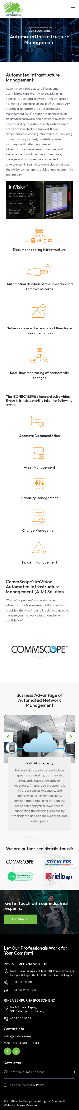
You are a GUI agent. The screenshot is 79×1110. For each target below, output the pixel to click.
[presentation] (8, 737)
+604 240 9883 (20, 1018)
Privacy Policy (35, 1085)
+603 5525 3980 (21, 982)
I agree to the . (26, 1085)
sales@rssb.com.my (17, 1036)
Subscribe (72, 1072)
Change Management (39, 530)
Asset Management (39, 467)
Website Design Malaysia (20, 1105)
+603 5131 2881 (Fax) (23, 990)
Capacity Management (39, 498)
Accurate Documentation (39, 435)
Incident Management (39, 562)
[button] (39, 649)
